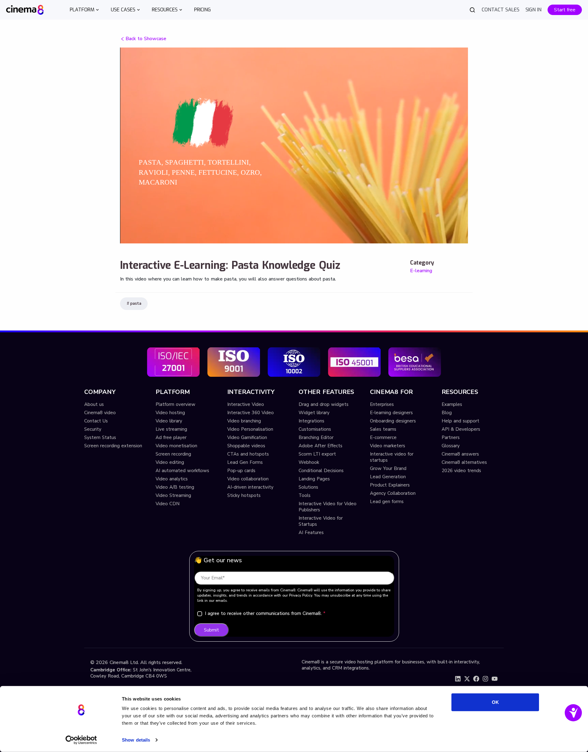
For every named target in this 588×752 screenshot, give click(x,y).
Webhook (309, 462)
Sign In (533, 9)
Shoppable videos (246, 446)
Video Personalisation (250, 429)
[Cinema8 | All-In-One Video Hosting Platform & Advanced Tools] (25, 9)
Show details (136, 739)
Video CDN (167, 504)
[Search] (472, 10)
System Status (100, 437)
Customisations (315, 429)
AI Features (311, 532)
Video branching (244, 421)
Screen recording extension (113, 446)
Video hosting (170, 413)
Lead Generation (388, 477)
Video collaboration (248, 479)
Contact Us (96, 421)
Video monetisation (176, 446)
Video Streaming (173, 495)
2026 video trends (461, 471)
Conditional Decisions (321, 471)
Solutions (308, 487)
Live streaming (171, 429)
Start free (564, 9)
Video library (169, 421)
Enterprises (382, 404)
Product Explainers (390, 485)
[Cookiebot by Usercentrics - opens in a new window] (81, 740)
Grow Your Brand (388, 468)
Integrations (311, 421)
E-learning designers (391, 413)
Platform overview (175, 404)
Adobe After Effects (320, 446)
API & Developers (461, 429)
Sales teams (383, 429)
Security (92, 429)
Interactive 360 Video (250, 413)
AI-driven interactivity (250, 487)
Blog (447, 413)
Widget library (314, 413)
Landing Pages (314, 479)
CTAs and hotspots (248, 454)
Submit (211, 630)
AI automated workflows (182, 471)
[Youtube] (495, 679)
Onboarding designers (393, 421)
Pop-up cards (241, 471)
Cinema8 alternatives (464, 462)
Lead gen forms (387, 501)
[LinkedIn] (458, 679)
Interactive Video (245, 404)
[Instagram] (485, 679)
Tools (305, 495)
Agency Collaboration (393, 493)
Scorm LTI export (317, 454)
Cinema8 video (100, 413)
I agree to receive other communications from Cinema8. (265, 613)
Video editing (170, 462)
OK (495, 702)
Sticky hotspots (244, 495)
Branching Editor (316, 437)
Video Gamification (247, 437)
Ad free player (171, 437)
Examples (452, 404)
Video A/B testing (175, 487)
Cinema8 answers (460, 454)
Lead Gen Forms (245, 462)
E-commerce (383, 437)
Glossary (451, 446)
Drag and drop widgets (324, 404)
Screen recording (173, 454)
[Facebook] (476, 679)
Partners (451, 437)
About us (94, 404)
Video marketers (387, 446)
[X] (467, 679)
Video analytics (172, 479)
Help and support (460, 421)
